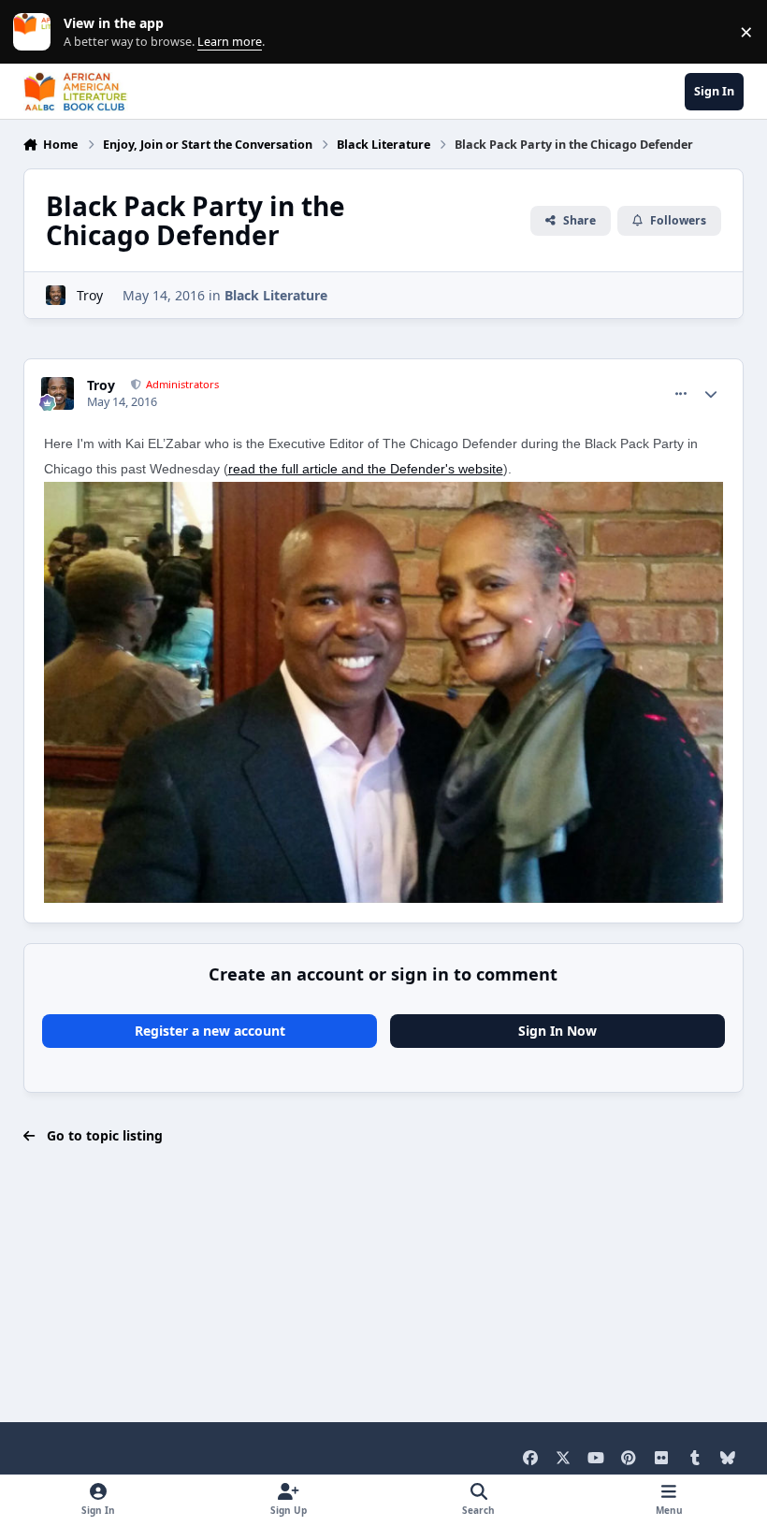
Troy (90, 295)
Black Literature (275, 295)
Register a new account (210, 1030)
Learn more (36, 32)
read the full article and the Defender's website (365, 468)
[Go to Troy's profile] (55, 295)
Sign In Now (557, 1030)
